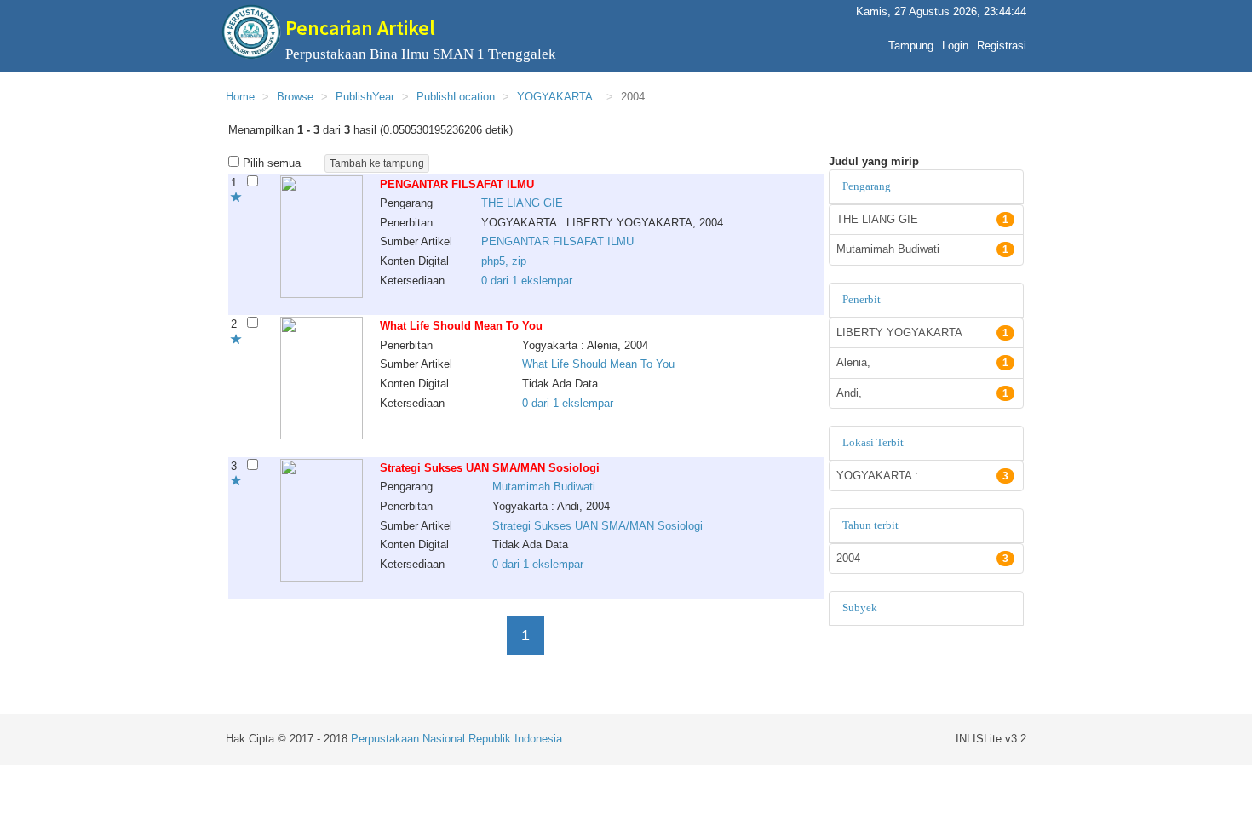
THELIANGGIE (522, 203)
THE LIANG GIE (922, 219)
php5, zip (503, 261)
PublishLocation (455, 96)
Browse (295, 96)
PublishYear (365, 96)
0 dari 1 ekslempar (526, 280)
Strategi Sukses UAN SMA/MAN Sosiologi (597, 525)
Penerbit (861, 299)
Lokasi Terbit (873, 442)
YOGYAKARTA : (558, 96)
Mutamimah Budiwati (922, 249)
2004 (922, 558)
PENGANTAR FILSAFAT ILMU (557, 241)
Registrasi (1001, 45)
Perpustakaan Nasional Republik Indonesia (456, 738)
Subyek (859, 607)
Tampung (910, 45)
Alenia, (922, 362)
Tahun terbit (870, 525)
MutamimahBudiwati (543, 486)
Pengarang (866, 186)
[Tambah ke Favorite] (236, 198)
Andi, (922, 393)
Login (955, 45)
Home (240, 96)
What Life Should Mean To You (598, 364)
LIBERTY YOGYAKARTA (922, 332)
